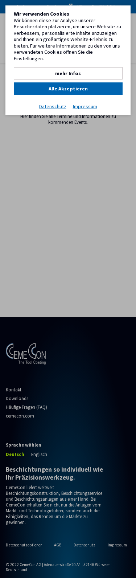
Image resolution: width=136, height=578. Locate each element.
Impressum (85, 106)
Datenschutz (52, 106)
